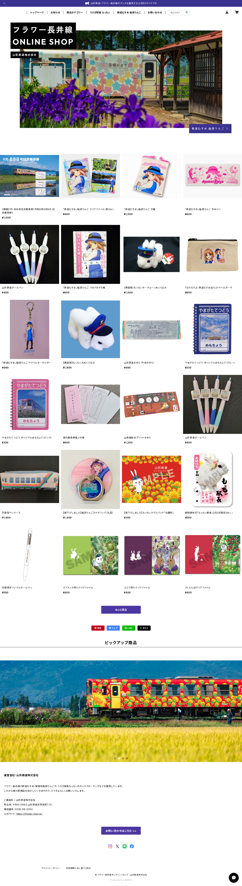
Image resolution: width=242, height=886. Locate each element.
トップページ (37, 12)
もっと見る (121, 609)
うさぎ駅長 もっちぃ (100, 12)
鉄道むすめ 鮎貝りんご (129, 12)
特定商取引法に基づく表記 (78, 868)
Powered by (117, 880)
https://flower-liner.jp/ (29, 813)
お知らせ (55, 12)
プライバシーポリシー (51, 868)
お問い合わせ (155, 12)
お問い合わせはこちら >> (121, 830)
